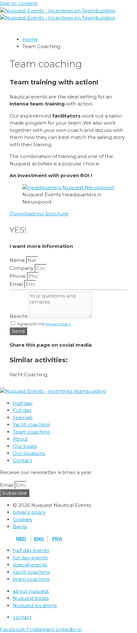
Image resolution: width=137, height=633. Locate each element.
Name (18, 260)
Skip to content (18, 3)
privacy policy (58, 323)
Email (17, 284)
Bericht (19, 316)
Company (22, 268)
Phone (18, 276)
